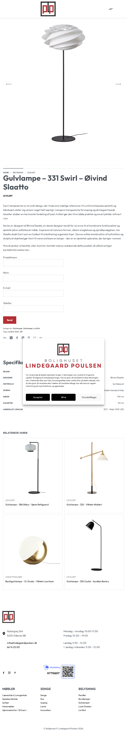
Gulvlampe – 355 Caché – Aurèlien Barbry (88, 581)
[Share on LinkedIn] (23, 337)
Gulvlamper (17, 328)
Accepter (38, 397)
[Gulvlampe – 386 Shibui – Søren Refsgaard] (32, 468)
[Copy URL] (40, 337)
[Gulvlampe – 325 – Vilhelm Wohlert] (94, 468)
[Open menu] (110, 9)
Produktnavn (10, 257)
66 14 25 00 (13, 647)
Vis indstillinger (89, 397)
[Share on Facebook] (17, 337)
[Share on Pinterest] (28, 337)
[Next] (118, 84)
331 (21, 331)
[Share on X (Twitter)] (11, 337)
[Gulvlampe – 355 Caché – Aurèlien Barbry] (94, 544)
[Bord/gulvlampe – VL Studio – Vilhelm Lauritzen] (32, 544)
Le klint (11, 331)
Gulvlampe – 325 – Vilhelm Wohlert (84, 504)
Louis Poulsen (13, 577)
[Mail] (34, 337)
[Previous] (9, 84)
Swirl (17, 331)
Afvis (63, 397)
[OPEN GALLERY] (63, 84)
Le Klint (31, 172)
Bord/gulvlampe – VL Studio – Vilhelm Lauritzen (29, 581)
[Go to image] (13, 168)
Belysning (18, 172)
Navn (6, 272)
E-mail (6, 287)
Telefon (7, 303)
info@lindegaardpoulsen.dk (22, 642)
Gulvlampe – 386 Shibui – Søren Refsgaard (27, 504)
